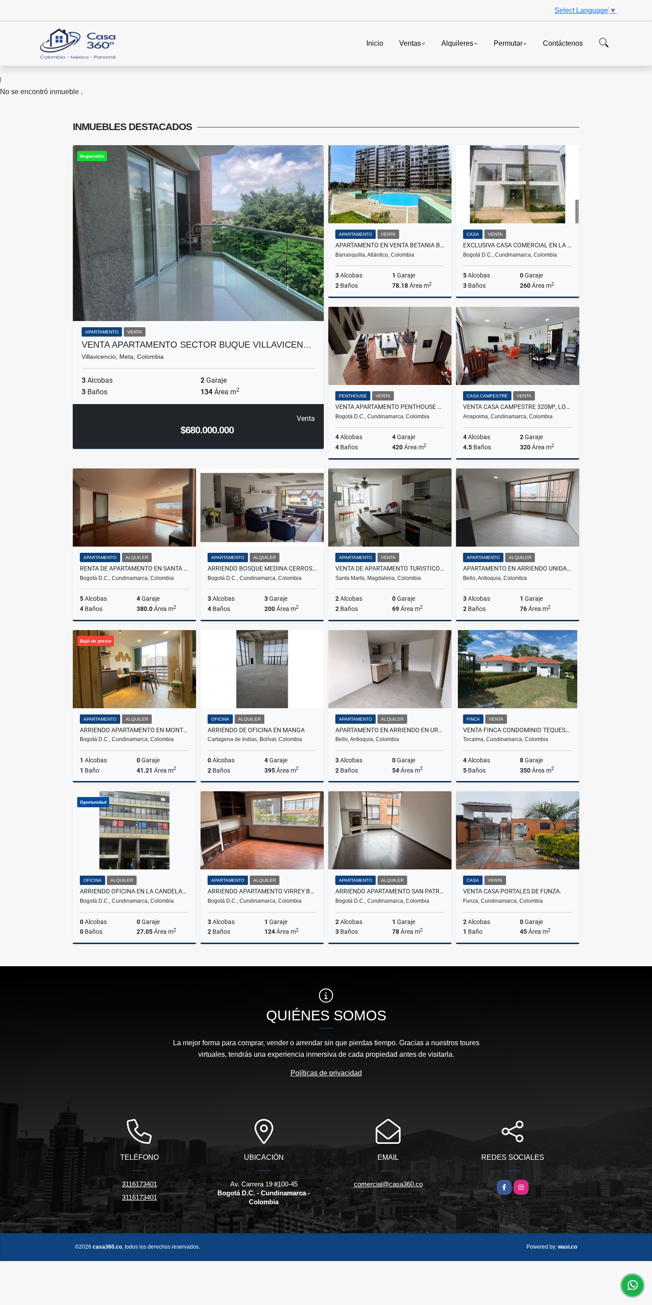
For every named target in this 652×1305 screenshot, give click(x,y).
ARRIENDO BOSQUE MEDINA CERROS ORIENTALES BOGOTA (262, 568)
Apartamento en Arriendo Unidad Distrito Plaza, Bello (517, 568)
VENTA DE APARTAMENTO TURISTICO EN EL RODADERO (389, 568)
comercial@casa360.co (388, 1184)
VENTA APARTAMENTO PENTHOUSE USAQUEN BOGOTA (389, 406)
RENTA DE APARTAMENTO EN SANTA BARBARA (134, 568)
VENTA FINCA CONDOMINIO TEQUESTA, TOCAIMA (517, 730)
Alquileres (457, 43)
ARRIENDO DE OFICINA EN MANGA (256, 730)
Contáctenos (563, 43)
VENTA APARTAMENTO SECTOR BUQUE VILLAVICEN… (197, 344)
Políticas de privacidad (326, 1073)
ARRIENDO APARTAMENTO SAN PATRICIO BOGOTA (389, 891)
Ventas (410, 43)
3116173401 (139, 1184)
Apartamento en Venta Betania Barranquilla (389, 245)
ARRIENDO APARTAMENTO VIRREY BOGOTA (262, 891)
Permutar (508, 43)
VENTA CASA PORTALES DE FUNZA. (512, 891)
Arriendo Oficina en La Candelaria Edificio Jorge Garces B (134, 891)
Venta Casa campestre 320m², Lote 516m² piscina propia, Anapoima (517, 406)
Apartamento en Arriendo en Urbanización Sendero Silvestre (389, 730)
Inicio (374, 43)
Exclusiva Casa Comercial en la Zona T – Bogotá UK (517, 245)
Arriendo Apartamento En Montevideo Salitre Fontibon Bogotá (134, 730)
